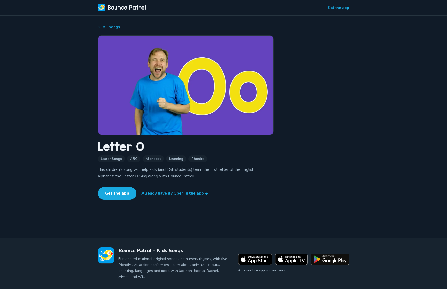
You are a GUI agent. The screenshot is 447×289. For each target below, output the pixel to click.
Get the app (338, 7)
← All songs (109, 26)
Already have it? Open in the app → (174, 193)
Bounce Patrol (127, 7)
